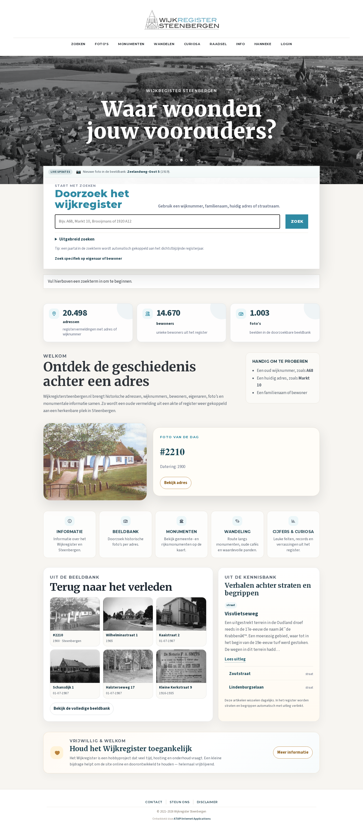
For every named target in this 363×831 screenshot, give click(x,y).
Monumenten (131, 44)
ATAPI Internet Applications (192, 819)
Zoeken (78, 44)
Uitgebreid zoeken (77, 239)
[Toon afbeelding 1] (177, 160)
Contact (153, 802)
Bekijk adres (175, 483)
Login (286, 44)
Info (240, 44)
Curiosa (192, 44)
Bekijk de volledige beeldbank (82, 708)
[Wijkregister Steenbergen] (181, 19)
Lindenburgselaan (246, 687)
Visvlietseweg (241, 614)
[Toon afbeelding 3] (186, 160)
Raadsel (218, 44)
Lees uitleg (235, 659)
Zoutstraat (240, 674)
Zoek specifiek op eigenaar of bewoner (88, 258)
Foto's (102, 44)
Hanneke (262, 44)
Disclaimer (207, 802)
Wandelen (164, 44)
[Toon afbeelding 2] (181, 160)
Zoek (297, 221)
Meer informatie (292, 752)
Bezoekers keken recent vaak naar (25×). (136, 171)
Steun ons (180, 802)
